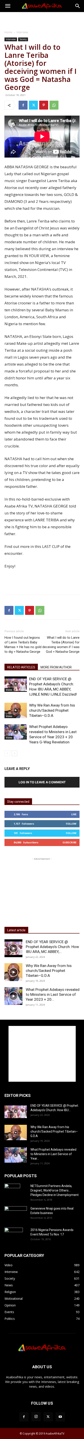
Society (23, 39)
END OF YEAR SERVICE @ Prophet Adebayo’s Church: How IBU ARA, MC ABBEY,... (52, 947)
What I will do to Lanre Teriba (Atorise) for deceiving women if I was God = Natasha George (61, 645)
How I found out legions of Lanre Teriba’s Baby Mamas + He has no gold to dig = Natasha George (22, 645)
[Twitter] (33, 105)
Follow (71, 823)
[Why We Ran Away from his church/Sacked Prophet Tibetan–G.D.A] (15, 710)
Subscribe (69, 842)
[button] (7, 6)
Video (9, 689)
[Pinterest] (43, 105)
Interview (22, 32)
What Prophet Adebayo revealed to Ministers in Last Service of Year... (53, 1154)
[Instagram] (36, 1416)
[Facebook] (23, 105)
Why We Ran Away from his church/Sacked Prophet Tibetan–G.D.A (52, 710)
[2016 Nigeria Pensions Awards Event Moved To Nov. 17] (13, 1235)
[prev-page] (7, 753)
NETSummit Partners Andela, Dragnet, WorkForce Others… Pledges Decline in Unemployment (54, 1190)
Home (8, 32)
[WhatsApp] (54, 105)
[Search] (77, 6)
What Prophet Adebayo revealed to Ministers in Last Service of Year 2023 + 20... (53, 994)
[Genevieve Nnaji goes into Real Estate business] (15, 1212)
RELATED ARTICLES (21, 667)
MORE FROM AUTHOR (56, 667)
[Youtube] (60, 1416)
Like (73, 814)
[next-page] (14, 753)
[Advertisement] (42, 19)
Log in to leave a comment (42, 782)
